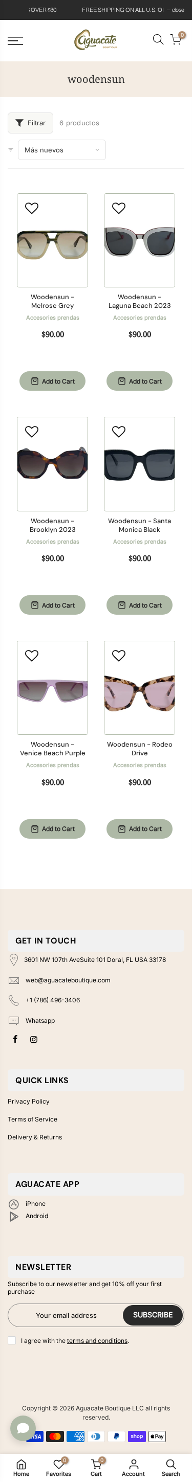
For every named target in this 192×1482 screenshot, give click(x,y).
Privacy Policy (29, 1101)
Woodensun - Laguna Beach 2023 (140, 301)
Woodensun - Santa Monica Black (139, 525)
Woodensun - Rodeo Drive (140, 748)
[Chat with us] (23, 1428)
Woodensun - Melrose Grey (52, 301)
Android (36, 1216)
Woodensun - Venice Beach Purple (53, 748)
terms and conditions (97, 1340)
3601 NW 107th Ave (95, 959)
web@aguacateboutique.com (68, 980)
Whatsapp (39, 1020)
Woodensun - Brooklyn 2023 (53, 525)
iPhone (35, 1203)
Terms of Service (32, 1119)
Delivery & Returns (35, 1137)
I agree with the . (75, 1340)
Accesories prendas (52, 317)
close (19, 10)
